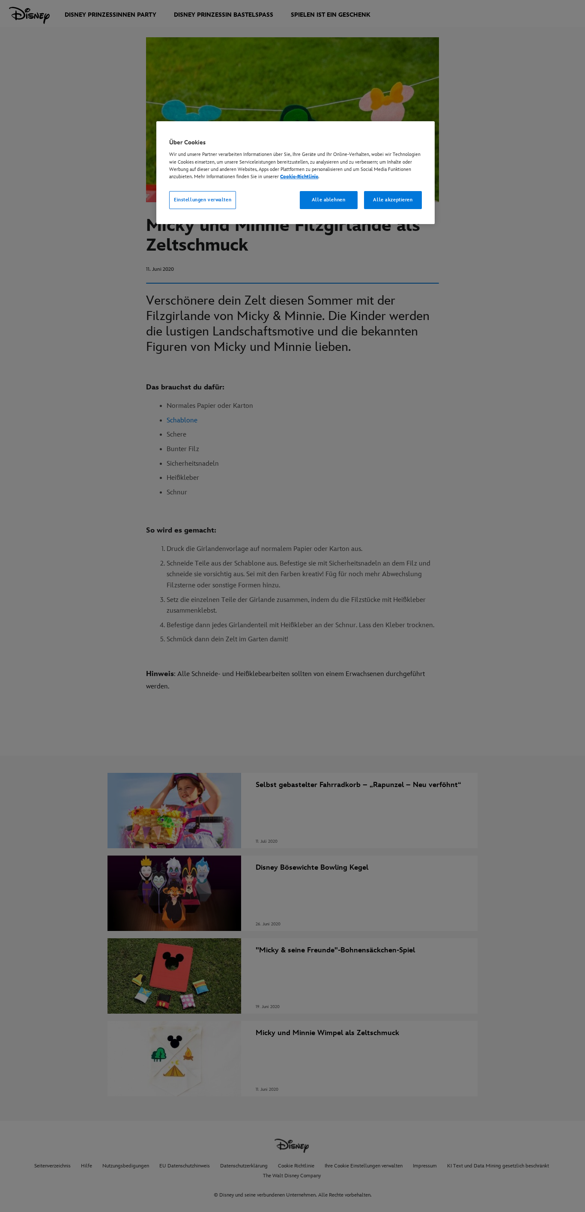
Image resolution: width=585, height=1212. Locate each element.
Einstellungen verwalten (202, 200)
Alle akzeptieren (392, 200)
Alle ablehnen (328, 200)
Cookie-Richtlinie (299, 177)
